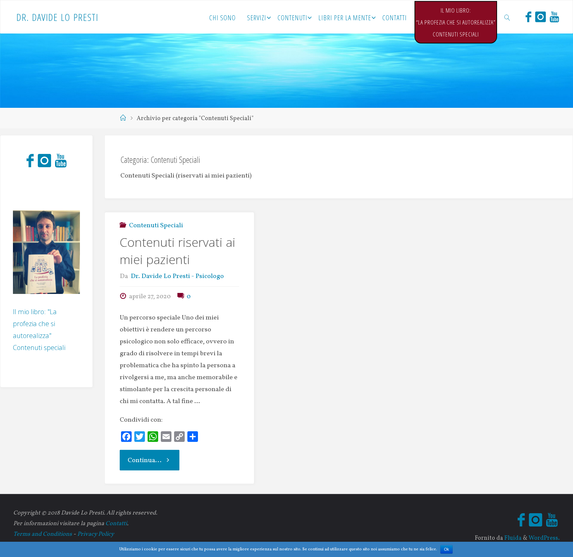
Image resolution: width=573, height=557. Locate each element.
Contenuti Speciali (156, 225)
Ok (446, 549)
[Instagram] (540, 17)
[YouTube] (554, 17)
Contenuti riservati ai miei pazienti (177, 251)
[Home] (123, 118)
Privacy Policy (95, 534)
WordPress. (544, 538)
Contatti (116, 524)
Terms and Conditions (42, 534)
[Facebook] (528, 17)
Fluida (512, 538)
